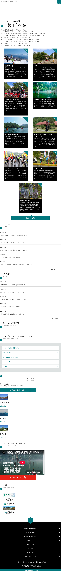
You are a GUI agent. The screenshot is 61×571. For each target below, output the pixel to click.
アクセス (30, 548)
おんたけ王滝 (7, 352)
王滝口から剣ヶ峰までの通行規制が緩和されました (13, 250)
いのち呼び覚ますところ (30, 528)
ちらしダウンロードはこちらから (10, 1)
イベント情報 (30, 552)
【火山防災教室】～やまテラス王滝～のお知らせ (13, 299)
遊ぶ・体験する (30, 532)
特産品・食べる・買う (30, 536)
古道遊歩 (5, 366)
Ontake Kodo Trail (8, 362)
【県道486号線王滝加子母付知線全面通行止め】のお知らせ (16, 264)
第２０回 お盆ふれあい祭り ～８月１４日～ (12, 242)
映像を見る (3, 406)
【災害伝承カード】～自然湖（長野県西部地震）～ (13, 235)
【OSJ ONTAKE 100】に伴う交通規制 (10, 257)
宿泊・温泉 (30, 540)
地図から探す (30, 544)
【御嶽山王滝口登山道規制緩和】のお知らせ (12, 314)
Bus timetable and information (11, 357)
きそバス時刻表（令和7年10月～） (12, 348)
